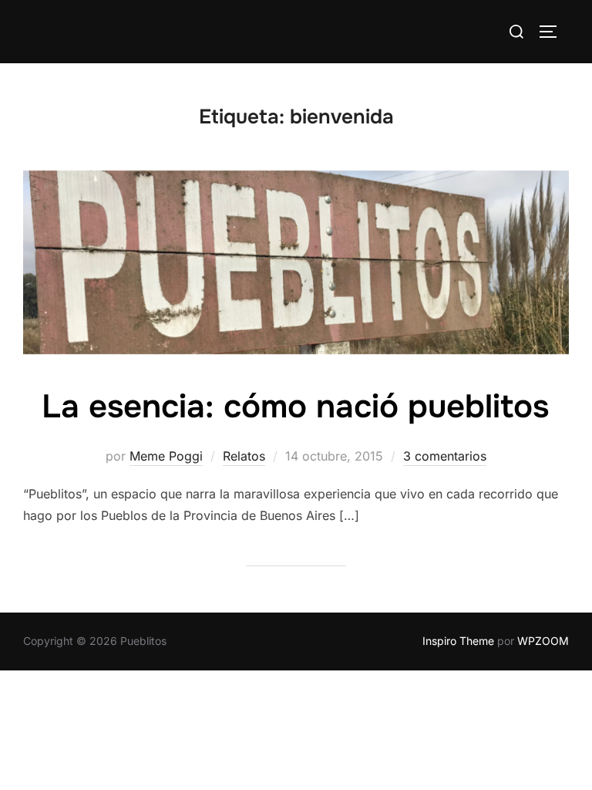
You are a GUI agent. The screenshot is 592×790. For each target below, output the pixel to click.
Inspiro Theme (458, 640)
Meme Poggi (166, 456)
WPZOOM (543, 640)
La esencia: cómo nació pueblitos (295, 406)
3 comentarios (444, 456)
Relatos (244, 456)
